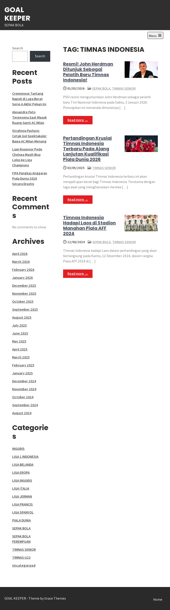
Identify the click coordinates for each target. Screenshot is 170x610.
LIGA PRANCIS (22, 504)
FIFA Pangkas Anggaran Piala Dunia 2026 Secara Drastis (29, 178)
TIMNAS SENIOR (124, 88)
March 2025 (21, 357)
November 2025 (24, 293)
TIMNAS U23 (21, 557)
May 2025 (19, 341)
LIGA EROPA (21, 472)
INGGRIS (18, 448)
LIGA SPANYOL (23, 512)
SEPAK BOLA (101, 88)
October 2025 (22, 301)
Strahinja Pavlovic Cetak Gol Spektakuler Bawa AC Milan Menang (29, 136)
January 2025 (22, 373)
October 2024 (22, 397)
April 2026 (19, 253)
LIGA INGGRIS (22, 480)
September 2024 (25, 405)
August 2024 (21, 413)
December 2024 (24, 381)
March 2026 (21, 261)
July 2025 (19, 325)
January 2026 (22, 277)
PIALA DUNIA (21, 520)
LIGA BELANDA (22, 464)
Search (17, 48)
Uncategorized (23, 565)
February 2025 (23, 365)
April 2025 (19, 349)
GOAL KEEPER (17, 14)
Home (157, 599)
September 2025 (25, 309)
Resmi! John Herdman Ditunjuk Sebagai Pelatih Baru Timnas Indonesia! (88, 72)
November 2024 (24, 389)
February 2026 (23, 269)
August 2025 (21, 317)
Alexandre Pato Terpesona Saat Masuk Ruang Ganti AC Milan (29, 117)
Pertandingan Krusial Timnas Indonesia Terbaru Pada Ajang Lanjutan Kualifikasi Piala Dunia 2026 (87, 148)
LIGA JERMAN (22, 496)
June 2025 (20, 333)
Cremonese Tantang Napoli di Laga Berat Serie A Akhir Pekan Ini (29, 98)
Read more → (78, 120)
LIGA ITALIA (20, 488)
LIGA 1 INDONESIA (25, 456)
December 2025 (24, 285)
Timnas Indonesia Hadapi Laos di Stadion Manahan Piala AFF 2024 (89, 225)
